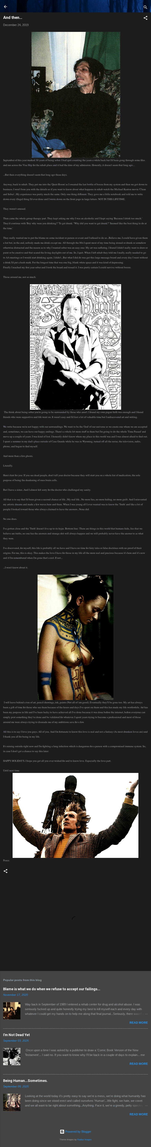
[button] (145, 19)
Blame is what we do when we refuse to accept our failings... (51, 989)
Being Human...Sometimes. (25, 1081)
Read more (139, 1022)
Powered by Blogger (77, 1131)
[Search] (145, 8)
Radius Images (84, 1139)
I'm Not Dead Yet (16, 1035)
